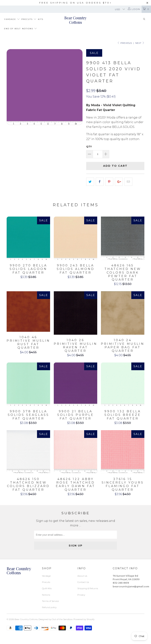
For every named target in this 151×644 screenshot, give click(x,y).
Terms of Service (50, 601)
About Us (82, 575)
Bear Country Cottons (75, 20)
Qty (89, 146)
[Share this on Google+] (119, 182)
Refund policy (49, 607)
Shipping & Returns (87, 588)
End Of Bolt (12, 28)
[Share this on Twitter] (90, 182)
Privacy (81, 594)
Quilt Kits (47, 588)
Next (138, 43)
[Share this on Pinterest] (109, 182)
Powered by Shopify (83, 619)
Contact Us (83, 582)
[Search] (144, 19)
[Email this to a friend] (128, 182)
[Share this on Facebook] (100, 182)
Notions (28, 28)
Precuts (27, 19)
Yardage (10, 19)
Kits (40, 19)
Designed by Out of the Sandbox (55, 619)
